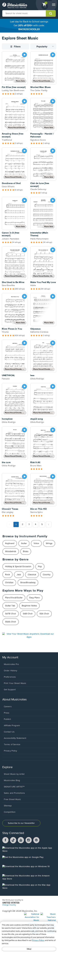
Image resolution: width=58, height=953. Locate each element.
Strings (49, 543)
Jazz (19, 574)
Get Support (10, 690)
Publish (7, 719)
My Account (10, 657)
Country (46, 574)
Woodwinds (10, 551)
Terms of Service (12, 744)
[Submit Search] (51, 13)
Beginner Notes (29, 606)
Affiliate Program (12, 725)
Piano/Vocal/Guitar (14, 598)
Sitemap (8, 806)
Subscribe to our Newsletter (21, 823)
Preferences (10, 677)
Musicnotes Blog (12, 780)
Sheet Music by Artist (14, 774)
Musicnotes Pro (11, 664)
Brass (25, 551)
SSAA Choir (10, 622)
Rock (7, 574)
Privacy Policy (10, 751)
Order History (10, 671)
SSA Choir (44, 614)
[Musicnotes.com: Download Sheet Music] (14, 5)
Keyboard (9, 543)
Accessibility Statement (15, 738)
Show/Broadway (28, 583)
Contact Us (9, 732)
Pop (40, 566)
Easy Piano (34, 598)
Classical (32, 574)
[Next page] (48, 524)
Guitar (24, 543)
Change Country (9, 905)
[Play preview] (24, 54)
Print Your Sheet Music (15, 683)
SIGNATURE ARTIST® (14, 787)
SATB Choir (10, 614)
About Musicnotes (14, 699)
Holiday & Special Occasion (18, 566)
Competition (9, 812)
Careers (8, 706)
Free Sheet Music (12, 799)
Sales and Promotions (14, 793)
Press (6, 713)
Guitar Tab (10, 606)
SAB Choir (28, 614)
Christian (9, 583)
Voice (36, 543)
